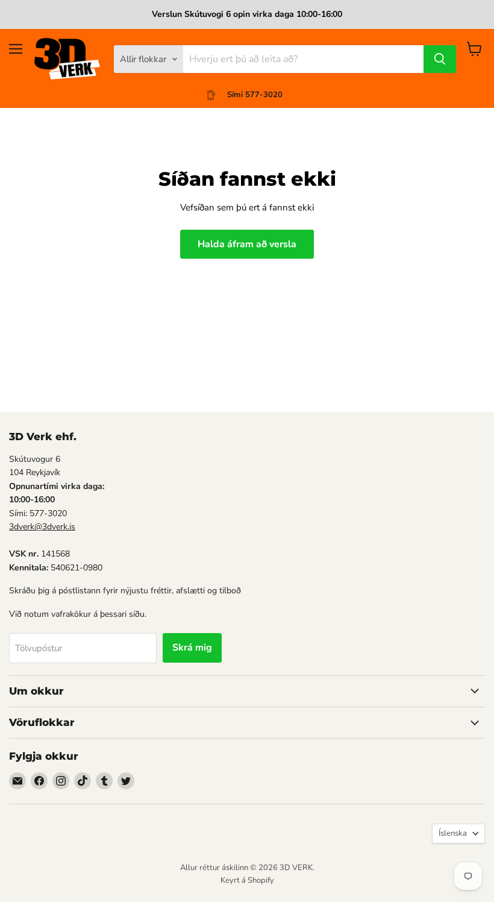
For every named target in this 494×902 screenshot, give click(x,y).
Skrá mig (192, 647)
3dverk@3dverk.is (42, 526)
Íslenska (453, 833)
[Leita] (440, 59)
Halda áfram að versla (247, 244)
